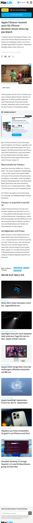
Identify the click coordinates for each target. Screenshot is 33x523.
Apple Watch (18, 270)
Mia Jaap (5, 52)
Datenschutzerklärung (17, 518)
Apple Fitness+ (18, 268)
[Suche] (28, 3)
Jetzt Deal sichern (17, 15)
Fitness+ (27, 268)
